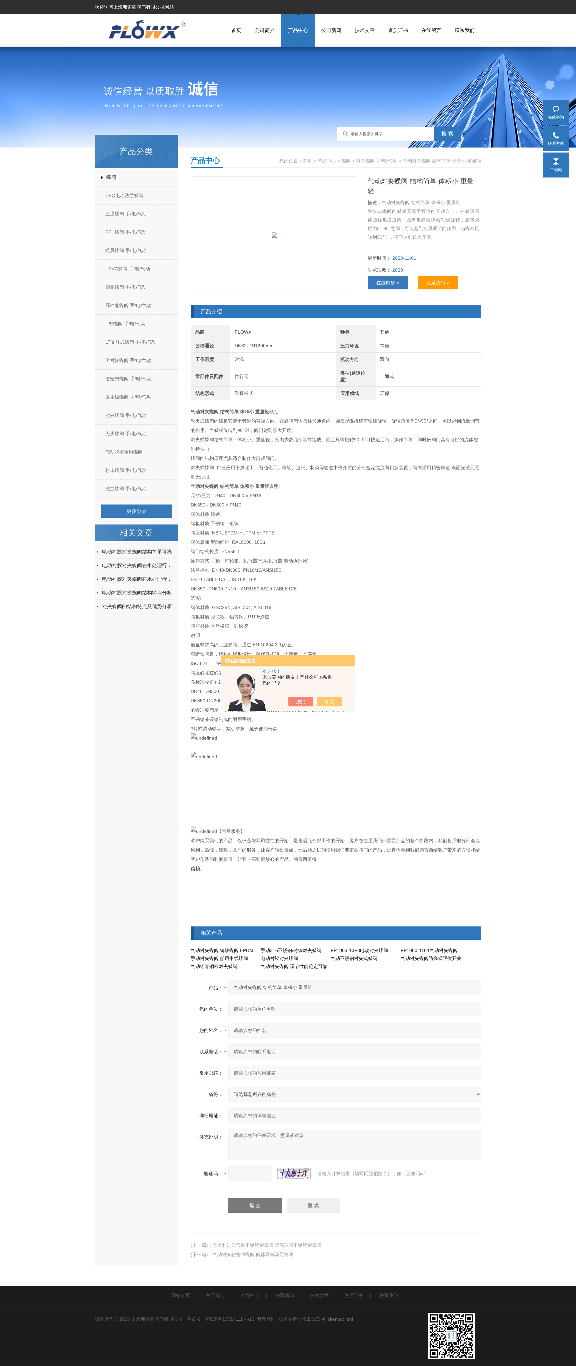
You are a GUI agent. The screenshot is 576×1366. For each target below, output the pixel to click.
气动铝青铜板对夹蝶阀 (214, 966)
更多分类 (137, 511)
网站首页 (180, 1295)
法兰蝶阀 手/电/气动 (126, 488)
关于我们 (215, 1295)
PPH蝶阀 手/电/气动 (126, 232)
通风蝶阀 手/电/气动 (126, 250)
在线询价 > (387, 282)
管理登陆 (266, 1319)
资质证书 (398, 30)
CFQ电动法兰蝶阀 (124, 195)
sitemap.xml (340, 1319)
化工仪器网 (313, 1319)
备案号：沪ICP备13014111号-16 (220, 1319)
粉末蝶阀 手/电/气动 (126, 470)
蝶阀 (111, 177)
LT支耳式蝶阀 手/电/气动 (131, 342)
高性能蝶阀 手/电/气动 (128, 305)
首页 (236, 30)
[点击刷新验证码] (294, 1173)
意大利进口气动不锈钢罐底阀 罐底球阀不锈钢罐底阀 (267, 1245)
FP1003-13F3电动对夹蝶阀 (359, 950)
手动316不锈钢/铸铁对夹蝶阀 (291, 950)
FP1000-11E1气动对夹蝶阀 (429, 950)
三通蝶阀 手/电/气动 (126, 213)
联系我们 (465, 30)
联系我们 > (437, 282)
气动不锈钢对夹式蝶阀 (354, 958)
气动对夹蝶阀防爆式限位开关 (431, 958)
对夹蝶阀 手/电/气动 (126, 415)
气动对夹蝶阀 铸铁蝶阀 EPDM (222, 950)
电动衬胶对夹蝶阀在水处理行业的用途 (138, 579)
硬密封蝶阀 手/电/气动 (128, 378)
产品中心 (298, 30)
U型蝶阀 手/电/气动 (125, 323)
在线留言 (431, 30)
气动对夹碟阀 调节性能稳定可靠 (294, 966)
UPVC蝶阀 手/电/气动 (127, 268)
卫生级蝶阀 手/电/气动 (128, 397)
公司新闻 (331, 30)
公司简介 (265, 30)
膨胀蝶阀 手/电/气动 (126, 287)
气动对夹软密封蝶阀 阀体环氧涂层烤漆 (253, 1254)
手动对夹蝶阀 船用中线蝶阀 (219, 958)
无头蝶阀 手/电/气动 (126, 433)
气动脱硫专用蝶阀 (124, 452)
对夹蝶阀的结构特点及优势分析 (137, 606)
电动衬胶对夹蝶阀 (279, 958)
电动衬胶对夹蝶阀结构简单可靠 (137, 551)
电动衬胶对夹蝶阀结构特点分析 (137, 592)
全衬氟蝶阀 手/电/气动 (128, 360)
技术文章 (365, 30)
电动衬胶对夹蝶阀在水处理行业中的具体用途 (138, 565)
